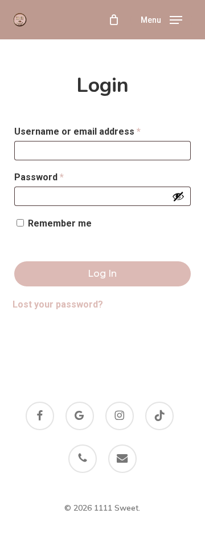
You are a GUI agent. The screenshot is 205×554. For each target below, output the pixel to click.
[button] (161, 20)
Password (58, 177)
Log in (102, 273)
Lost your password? (58, 304)
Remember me (60, 223)
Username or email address (96, 131)
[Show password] (178, 196)
